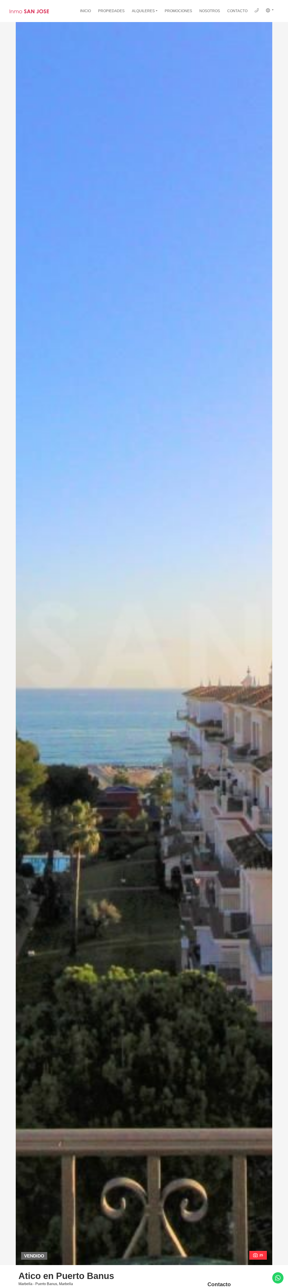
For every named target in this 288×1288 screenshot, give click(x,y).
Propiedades (111, 11)
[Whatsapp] (278, 1278)
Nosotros (209, 11)
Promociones (178, 11)
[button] (269, 10)
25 (261, 1255)
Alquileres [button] (143, 11)
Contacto (237, 11)
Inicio (85, 11)
